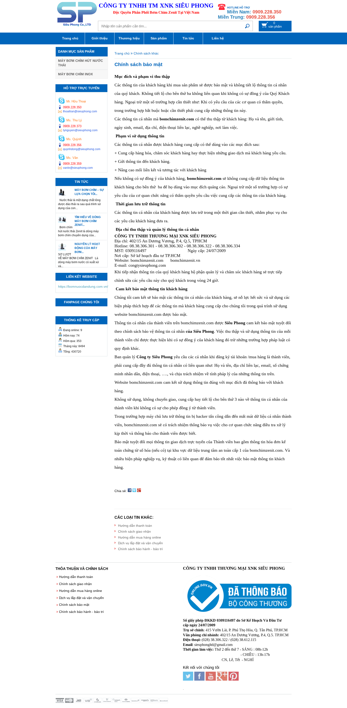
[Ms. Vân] (61, 157)
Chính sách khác (146, 53)
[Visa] (60, 702)
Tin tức (188, 38)
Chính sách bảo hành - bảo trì (140, 549)
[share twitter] (134, 491)
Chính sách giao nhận (134, 531)
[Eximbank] (98, 702)
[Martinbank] (145, 702)
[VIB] (88, 702)
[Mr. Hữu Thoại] (61, 101)
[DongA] (117, 702)
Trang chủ (70, 38)
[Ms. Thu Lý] (61, 120)
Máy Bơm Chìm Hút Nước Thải (80, 63)
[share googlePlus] (139, 491)
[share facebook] (129, 491)
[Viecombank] (107, 702)
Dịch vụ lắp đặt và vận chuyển (140, 543)
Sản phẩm (159, 38)
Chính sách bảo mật (74, 605)
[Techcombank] (126, 702)
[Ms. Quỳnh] (61, 139)
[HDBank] (154, 702)
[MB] (79, 702)
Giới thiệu (100, 38)
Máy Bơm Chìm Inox (75, 74)
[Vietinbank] (135, 702)
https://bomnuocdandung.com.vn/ (83, 286)
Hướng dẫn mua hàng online (139, 537)
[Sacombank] (164, 702)
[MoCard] (69, 702)
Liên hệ (218, 38)
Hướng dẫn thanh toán (135, 525)
